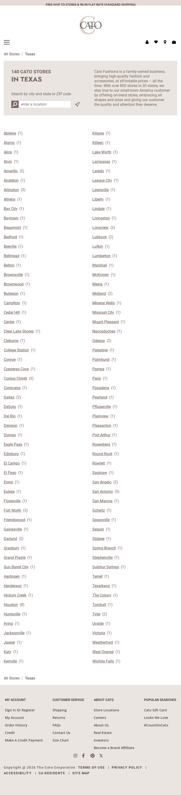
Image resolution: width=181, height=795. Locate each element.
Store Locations (106, 710)
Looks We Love (156, 717)
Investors (101, 740)
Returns (59, 717)
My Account (14, 717)
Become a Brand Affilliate (114, 748)
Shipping (60, 710)
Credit (10, 732)
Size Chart (61, 740)
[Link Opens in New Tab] (78, 756)
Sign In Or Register (20, 710)
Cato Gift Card (155, 710)
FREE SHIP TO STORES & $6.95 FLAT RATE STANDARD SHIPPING (91, 4)
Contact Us (61, 732)
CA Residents (52, 773)
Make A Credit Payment (24, 740)
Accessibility (18, 773)
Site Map (81, 773)
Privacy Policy (127, 767)
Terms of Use (91, 767)
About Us (101, 725)
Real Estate (103, 732)
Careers (100, 717)
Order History (16, 725)
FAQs (57, 725)
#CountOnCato (156, 725)
